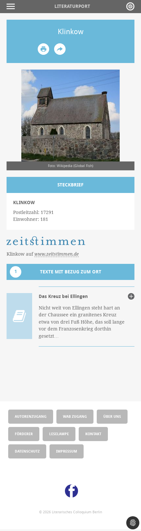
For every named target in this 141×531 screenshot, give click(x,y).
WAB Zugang (75, 416)
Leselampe (59, 433)
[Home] (130, 6)
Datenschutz (27, 451)
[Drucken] (43, 49)
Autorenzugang (31, 416)
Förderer (24, 433)
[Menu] (12, 6)
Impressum (66, 451)
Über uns (112, 416)
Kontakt (93, 433)
